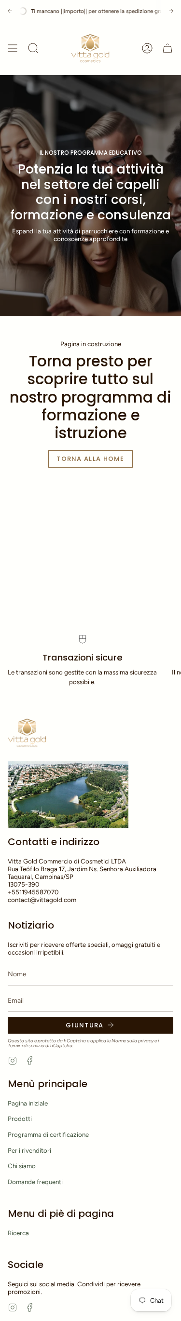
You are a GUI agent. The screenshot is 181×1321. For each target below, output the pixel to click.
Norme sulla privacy (132, 1040)
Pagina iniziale (28, 1103)
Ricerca (18, 1233)
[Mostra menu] (12, 48)
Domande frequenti (35, 1182)
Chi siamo (22, 1166)
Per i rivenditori (29, 1150)
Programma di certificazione (48, 1134)
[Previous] (10, 10)
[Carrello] (167, 48)
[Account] (147, 48)
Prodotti (20, 1118)
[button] (33, 48)
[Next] (171, 10)
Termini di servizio (26, 1045)
